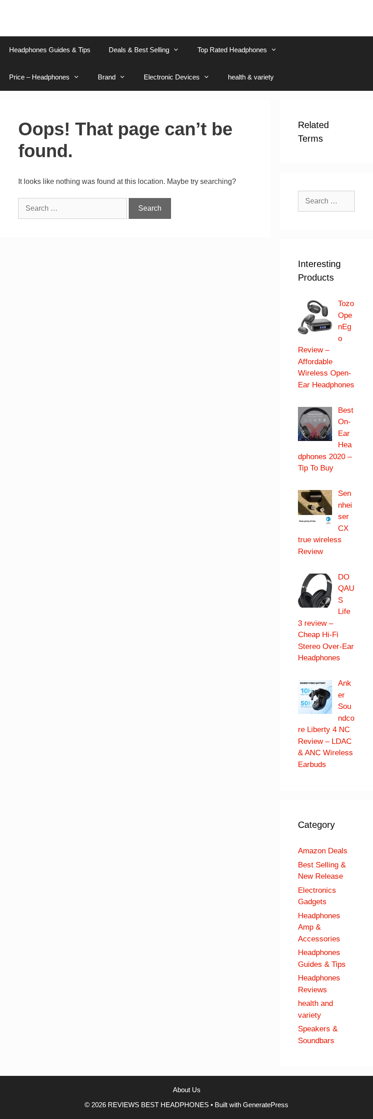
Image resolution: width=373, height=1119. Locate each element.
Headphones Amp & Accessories (319, 927)
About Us (187, 1090)
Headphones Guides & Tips (50, 50)
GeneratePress (265, 1105)
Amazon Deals (323, 851)
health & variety (251, 77)
